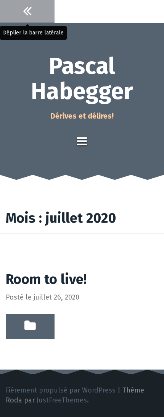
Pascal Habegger (82, 78)
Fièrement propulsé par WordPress (61, 390)
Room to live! (46, 279)
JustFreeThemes (62, 400)
